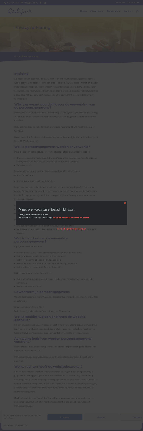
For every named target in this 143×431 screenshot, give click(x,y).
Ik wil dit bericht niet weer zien (71, 228)
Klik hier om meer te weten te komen (71, 217)
